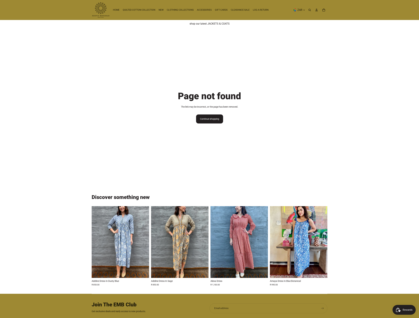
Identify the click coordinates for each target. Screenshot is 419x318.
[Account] (316, 10)
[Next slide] (144, 242)
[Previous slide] (96, 242)
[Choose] (144, 273)
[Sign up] (322, 308)
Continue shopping (209, 119)
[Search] (309, 10)
